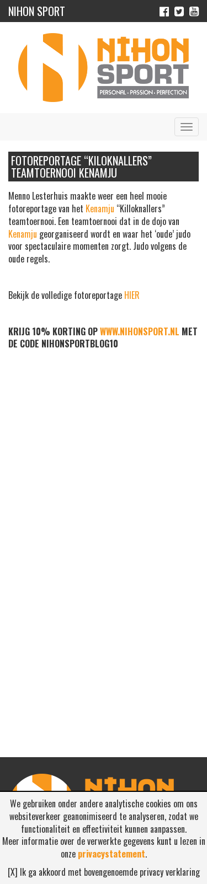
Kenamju (100, 208)
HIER (132, 295)
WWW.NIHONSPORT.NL (139, 331)
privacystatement (111, 853)
